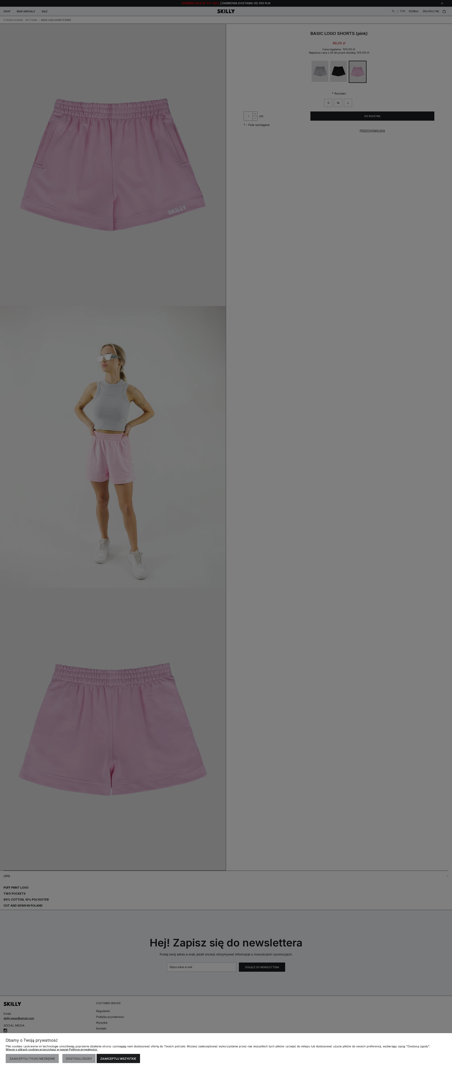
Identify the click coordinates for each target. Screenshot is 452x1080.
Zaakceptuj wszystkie (118, 1058)
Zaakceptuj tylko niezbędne (32, 1058)
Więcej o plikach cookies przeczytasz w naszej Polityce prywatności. (52, 1049)
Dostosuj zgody (79, 1058)
